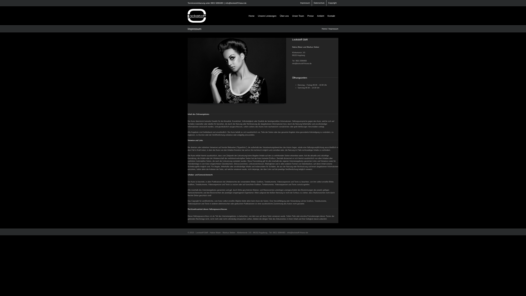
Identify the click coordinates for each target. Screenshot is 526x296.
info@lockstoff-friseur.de (235, 3)
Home (324, 29)
